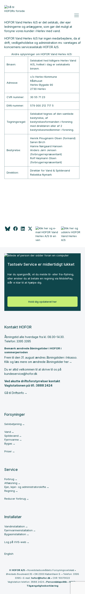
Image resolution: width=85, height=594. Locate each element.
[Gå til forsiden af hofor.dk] (14, 10)
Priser (8, 451)
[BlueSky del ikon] (7, 230)
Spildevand (11, 435)
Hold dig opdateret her (42, 301)
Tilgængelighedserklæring (42, 585)
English (8, 553)
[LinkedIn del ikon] (23, 230)
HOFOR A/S (18, 570)
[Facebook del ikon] (15, 230)
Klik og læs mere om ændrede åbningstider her (36, 362)
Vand (7, 431)
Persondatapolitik (56, 581)
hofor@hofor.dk (40, 578)
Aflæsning (10, 483)
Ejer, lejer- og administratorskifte (25, 487)
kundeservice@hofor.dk (20, 373)
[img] (30, 230)
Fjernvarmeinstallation (18, 530)
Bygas (8, 443)
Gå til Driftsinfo (14, 393)
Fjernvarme (11, 439)
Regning (9, 490)
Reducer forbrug (15, 498)
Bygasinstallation (15, 534)
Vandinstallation (14, 526)
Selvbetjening (13, 424)
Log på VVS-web (15, 542)
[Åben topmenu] (77, 14)
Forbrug (9, 479)
